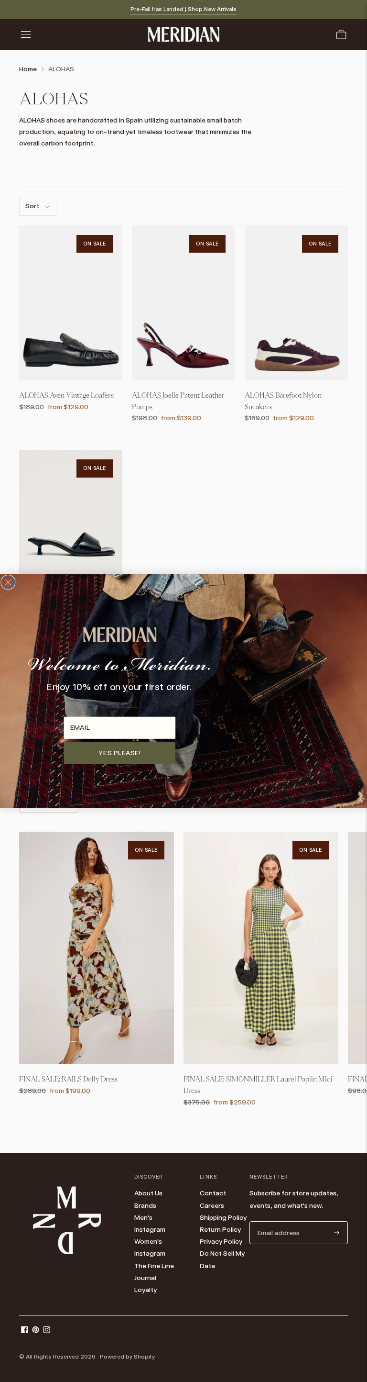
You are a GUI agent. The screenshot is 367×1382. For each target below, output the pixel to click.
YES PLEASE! (119, 752)
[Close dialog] (8, 582)
